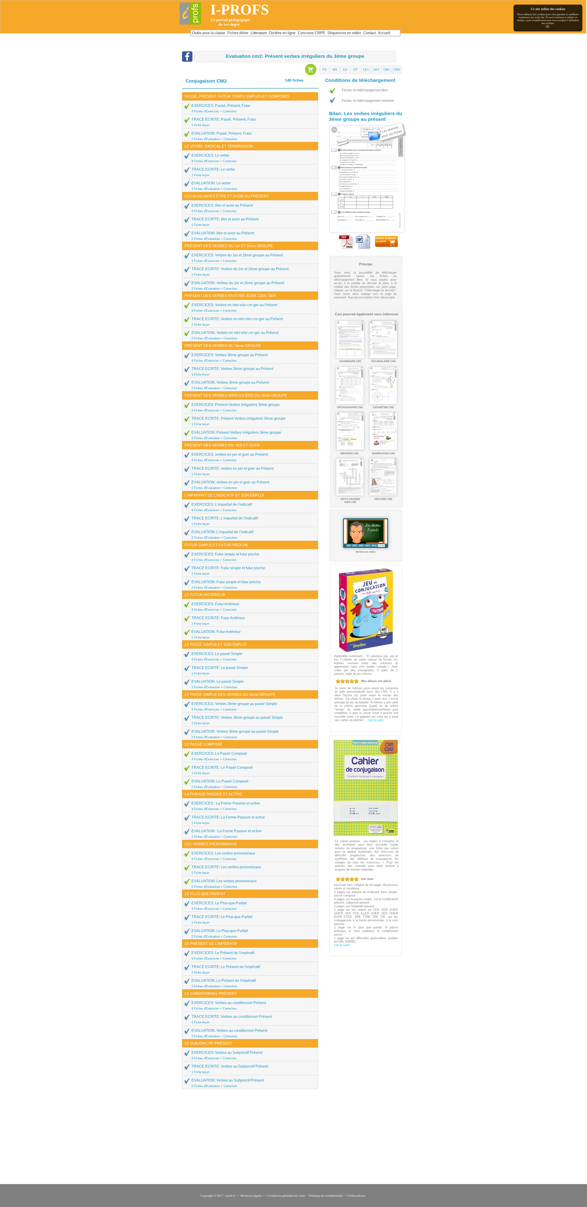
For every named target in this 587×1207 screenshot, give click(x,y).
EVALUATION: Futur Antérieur (216, 634)
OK (547, 26)
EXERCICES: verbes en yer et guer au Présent (229, 457)
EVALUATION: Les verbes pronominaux (224, 883)
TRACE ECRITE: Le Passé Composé (222, 770)
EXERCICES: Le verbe (213, 158)
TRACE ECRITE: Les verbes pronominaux (226, 869)
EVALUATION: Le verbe (214, 186)
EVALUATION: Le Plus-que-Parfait (219, 933)
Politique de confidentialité (326, 1195)
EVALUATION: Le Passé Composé (220, 784)
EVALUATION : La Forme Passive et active (226, 833)
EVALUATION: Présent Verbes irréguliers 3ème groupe (236, 435)
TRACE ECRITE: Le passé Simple (219, 670)
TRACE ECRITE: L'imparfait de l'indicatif (224, 521)
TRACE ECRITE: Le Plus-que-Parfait (221, 919)
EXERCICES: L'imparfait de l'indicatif (221, 507)
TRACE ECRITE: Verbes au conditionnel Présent (231, 1019)
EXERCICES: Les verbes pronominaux (223, 856)
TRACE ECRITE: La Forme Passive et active (228, 820)
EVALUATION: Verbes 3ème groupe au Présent (230, 385)
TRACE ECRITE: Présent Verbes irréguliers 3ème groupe (238, 421)
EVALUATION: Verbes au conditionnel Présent (229, 1033)
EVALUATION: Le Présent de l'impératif (223, 983)
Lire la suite (375, 720)
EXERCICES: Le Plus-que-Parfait (218, 905)
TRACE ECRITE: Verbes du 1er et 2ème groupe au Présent (239, 271)
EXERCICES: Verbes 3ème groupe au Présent (229, 357)
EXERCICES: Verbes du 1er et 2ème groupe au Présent (237, 258)
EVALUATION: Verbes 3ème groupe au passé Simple (235, 734)
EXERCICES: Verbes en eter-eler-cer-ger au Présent (234, 307)
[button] (324, 70)
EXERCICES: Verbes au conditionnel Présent (228, 1005)
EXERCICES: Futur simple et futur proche (225, 557)
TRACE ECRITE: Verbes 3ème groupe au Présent (232, 371)
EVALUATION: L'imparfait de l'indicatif (222, 534)
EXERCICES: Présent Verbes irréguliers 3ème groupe (235, 407)
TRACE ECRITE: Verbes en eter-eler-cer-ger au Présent (237, 321)
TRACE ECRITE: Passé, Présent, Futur (223, 122)
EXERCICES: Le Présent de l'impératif (222, 955)
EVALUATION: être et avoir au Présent (222, 236)
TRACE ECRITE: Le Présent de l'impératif (225, 969)
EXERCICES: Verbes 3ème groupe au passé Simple (234, 706)
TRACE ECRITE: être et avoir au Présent (224, 222)
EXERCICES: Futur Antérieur (215, 606)
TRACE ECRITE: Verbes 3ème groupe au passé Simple (237, 720)
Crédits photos (357, 1195)
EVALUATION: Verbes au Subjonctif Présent (227, 1083)
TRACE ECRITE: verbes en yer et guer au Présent (232, 471)
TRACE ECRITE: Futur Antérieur (218, 620)
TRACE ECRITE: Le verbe (213, 172)
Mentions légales (250, 1195)
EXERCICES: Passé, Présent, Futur (220, 108)
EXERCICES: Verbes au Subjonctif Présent (226, 1055)
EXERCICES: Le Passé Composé (219, 756)
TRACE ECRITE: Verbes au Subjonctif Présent (229, 1069)
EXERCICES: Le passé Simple (216, 656)
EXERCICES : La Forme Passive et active (225, 806)
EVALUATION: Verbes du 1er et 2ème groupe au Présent (237, 285)
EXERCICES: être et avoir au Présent (222, 208)
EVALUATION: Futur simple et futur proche (226, 584)
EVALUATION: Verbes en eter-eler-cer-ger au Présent (235, 335)
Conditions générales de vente (286, 1195)
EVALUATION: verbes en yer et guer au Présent (230, 485)
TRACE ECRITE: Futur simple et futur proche (228, 570)
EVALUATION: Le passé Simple (217, 684)
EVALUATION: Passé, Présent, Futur (221, 136)
